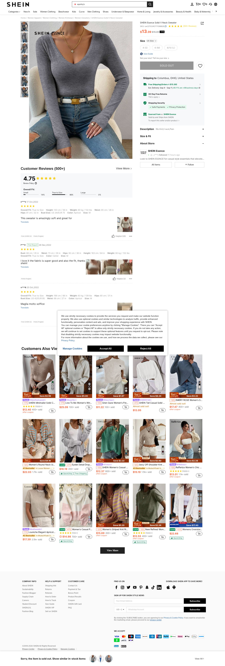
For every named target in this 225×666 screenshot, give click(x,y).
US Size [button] (150, 41)
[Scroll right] (216, 12)
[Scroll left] (212, 12)
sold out (167, 65)
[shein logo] (18, 4)
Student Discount (29, 604)
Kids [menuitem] (74, 11)
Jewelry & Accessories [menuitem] (163, 11)
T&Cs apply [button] (153, 97)
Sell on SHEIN (51, 611)
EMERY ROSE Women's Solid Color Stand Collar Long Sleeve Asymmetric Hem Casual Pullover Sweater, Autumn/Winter (186, 400)
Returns (48, 589)
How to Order (50, 597)
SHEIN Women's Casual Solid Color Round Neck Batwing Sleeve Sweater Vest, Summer (113, 467)
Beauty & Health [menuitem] (183, 11)
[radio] (145, 47)
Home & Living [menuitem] (143, 11)
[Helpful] (113, 236)
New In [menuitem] (27, 11)
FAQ (70, 608)
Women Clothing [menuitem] (47, 11)
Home (23, 18)
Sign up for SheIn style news (129, 595)
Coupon (71, 600)
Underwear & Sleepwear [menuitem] (122, 11)
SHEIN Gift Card (75, 604)
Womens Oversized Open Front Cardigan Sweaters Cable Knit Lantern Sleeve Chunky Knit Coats (186, 529)
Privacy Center (28, 649)
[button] (210, 4)
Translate (25, 222)
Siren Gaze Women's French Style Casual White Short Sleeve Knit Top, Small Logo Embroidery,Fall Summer (113, 403)
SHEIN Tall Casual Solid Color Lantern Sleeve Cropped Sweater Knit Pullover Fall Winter (149, 403)
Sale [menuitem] (35, 11)
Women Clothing (50, 18)
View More (112, 550)
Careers (25, 600)
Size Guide (49, 604)
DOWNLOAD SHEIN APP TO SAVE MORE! (184, 581)
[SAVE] (200, 66)
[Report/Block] (130, 236)
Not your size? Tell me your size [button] (154, 58)
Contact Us (72, 586)
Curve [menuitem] (81, 11)
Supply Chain (28, 597)
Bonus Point (73, 593)
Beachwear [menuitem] (63, 11)
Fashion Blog (27, 611)
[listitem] (39, 384)
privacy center (155, 620)
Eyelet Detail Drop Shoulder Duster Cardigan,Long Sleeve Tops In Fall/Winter (76, 464)
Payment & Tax (74, 589)
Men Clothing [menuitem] (94, 11)
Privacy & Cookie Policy (173, 618)
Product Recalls (74, 597)
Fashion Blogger (29, 593)
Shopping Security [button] (156, 103)
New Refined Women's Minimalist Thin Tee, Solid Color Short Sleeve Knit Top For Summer (149, 529)
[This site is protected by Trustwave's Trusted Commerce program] (116, 646)
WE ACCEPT (119, 631)
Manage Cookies (68, 649)
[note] (39, 395)
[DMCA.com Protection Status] (123, 646)
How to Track (50, 600)
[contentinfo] (160, 638)
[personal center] (192, 4)
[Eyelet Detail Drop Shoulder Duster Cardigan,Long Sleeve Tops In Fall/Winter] (75, 441)
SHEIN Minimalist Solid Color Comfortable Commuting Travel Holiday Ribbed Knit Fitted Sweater (39, 403)
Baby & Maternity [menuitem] (202, 11)
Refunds (48, 593)
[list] (138, 587)
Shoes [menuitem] (105, 11)
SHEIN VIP (49, 608)
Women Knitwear (65, 18)
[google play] (174, 589)
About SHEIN (27, 586)
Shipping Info (50, 586)
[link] (198, 4)
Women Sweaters (82, 18)
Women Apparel (34, 18)
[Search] (150, 4)
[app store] (168, 589)
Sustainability (27, 589)
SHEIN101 (26, 608)
